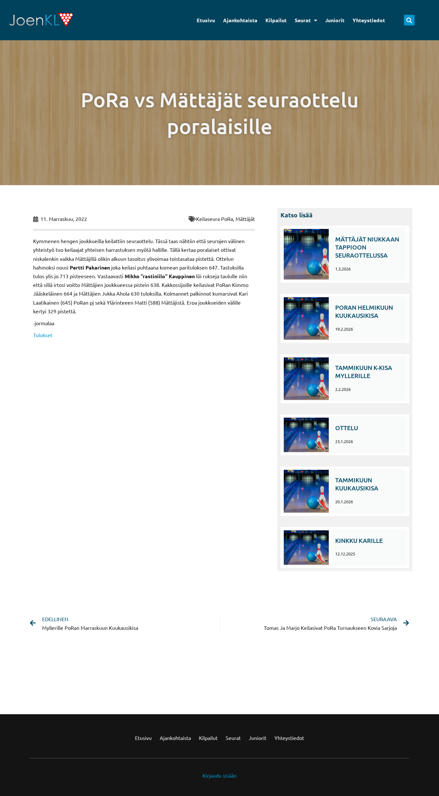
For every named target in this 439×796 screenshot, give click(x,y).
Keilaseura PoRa (214, 218)
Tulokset (42, 335)
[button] (409, 20)
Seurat (303, 20)
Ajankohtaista (240, 20)
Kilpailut (276, 20)
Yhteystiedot (369, 20)
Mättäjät (245, 218)
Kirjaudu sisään (219, 775)
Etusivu (206, 20)
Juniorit (335, 20)
